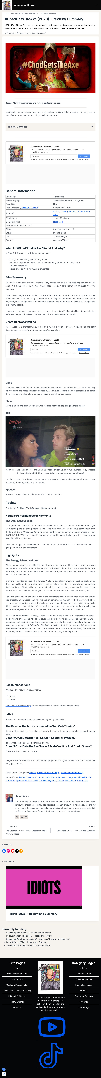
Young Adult (82, 780)
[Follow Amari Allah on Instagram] (22, 817)
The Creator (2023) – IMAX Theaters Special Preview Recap (26, 830)
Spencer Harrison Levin (27, 780)
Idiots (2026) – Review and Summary (33, 913)
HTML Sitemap (17, 1002)
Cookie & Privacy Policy (17, 985)
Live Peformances (83, 985)
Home (7, 13)
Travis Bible (70, 780)
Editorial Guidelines (17, 996)
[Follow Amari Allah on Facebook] (17, 817)
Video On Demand (29, 208)
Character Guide (83, 974)
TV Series (83, 1002)
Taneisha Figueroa (47, 780)
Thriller (79, 211)
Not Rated (58, 222)
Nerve (12, 699)
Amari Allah (11, 33)
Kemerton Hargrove (67, 777)
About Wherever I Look (17, 974)
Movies (14, 13)
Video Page (83, 1007)
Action (56, 211)
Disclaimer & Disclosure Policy (17, 990)
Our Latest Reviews (84, 996)
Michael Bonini (84, 777)
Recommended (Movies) (72, 772)
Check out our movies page (18, 706)
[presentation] (52, 887)
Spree (12, 696)
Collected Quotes (84, 979)
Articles (83, 968)
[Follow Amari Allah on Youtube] (26, 817)
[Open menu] (97, 5)
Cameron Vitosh (33, 777)
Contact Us (17, 979)
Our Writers (17, 1007)
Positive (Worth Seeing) (48, 772)
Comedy (64, 211)
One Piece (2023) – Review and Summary (76, 829)
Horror (72, 211)
